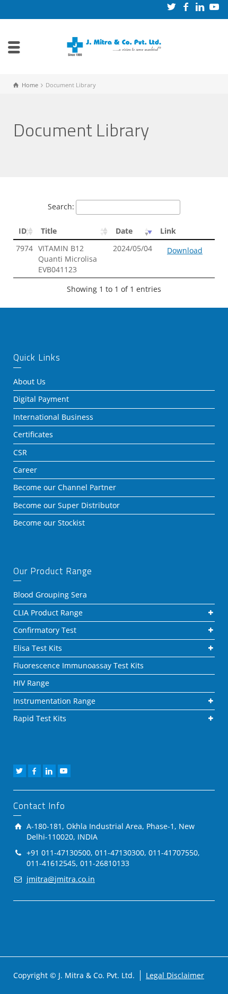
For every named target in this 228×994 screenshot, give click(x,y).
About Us (29, 381)
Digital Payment (41, 399)
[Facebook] (186, 6)
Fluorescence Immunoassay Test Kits (78, 665)
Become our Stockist (49, 523)
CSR (20, 452)
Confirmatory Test (44, 630)
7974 (24, 248)
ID (23, 231)
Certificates (33, 434)
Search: (61, 206)
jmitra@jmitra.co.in (61, 879)
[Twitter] (172, 6)
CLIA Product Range (48, 613)
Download (185, 250)
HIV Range (31, 683)
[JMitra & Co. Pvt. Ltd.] (114, 46)
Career (25, 470)
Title (49, 231)
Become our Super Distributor (66, 505)
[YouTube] (215, 6)
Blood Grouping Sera (50, 595)
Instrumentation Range (54, 701)
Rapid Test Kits (39, 718)
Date (124, 231)
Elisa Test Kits (37, 648)
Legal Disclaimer (175, 975)
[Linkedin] (201, 6)
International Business (53, 417)
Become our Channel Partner (64, 487)
